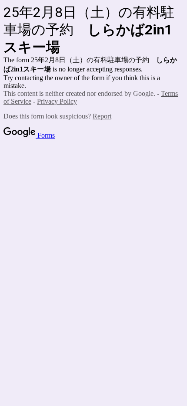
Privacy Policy (57, 101)
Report (102, 116)
